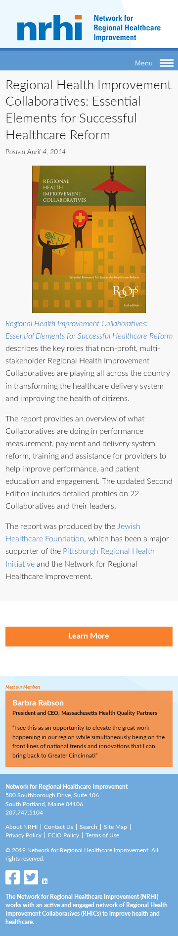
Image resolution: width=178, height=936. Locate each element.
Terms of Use (102, 835)
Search (88, 827)
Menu (144, 63)
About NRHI (21, 827)
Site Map (115, 827)
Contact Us (58, 827)
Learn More (88, 636)
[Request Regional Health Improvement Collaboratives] (89, 239)
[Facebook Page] (12, 880)
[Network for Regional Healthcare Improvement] (89, 43)
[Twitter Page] (31, 880)
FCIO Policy (63, 835)
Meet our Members (23, 687)
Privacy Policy (23, 835)
